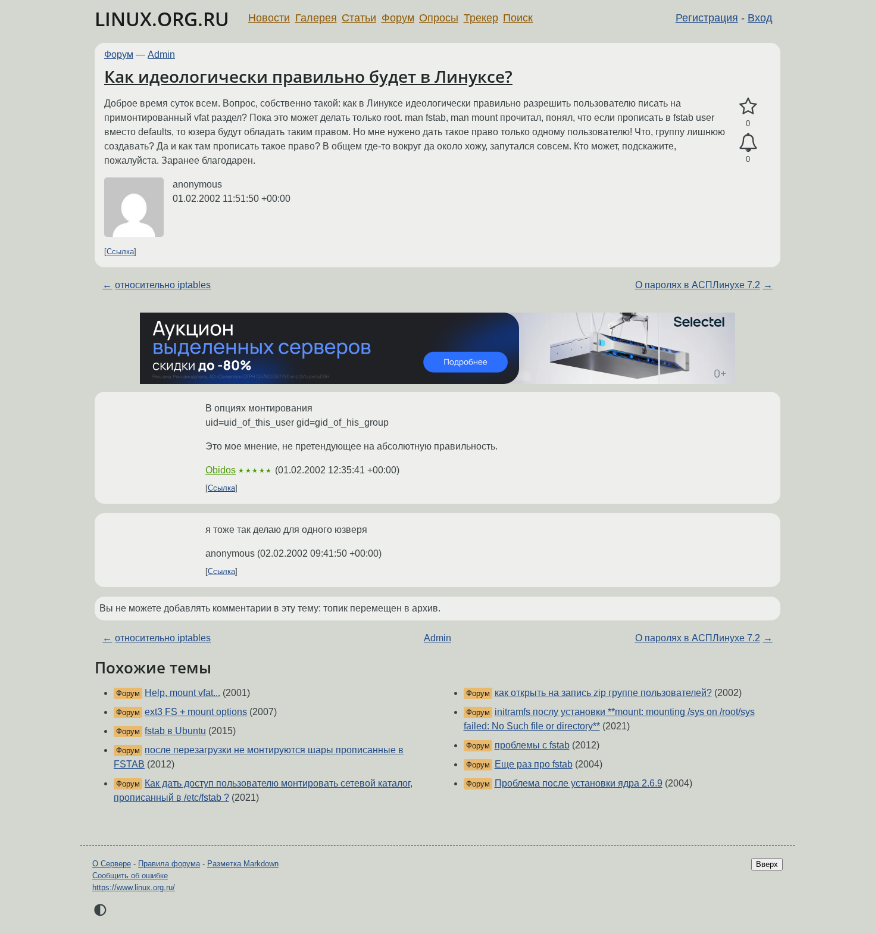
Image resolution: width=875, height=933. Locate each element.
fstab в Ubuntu (175, 731)
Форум (398, 18)
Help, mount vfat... (182, 693)
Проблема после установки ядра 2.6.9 (578, 783)
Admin (161, 54)
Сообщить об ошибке (130, 875)
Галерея (316, 18)
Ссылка (120, 251)
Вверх (767, 864)
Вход (760, 18)
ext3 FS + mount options (196, 712)
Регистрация (707, 18)
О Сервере (111, 863)
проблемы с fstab (532, 745)
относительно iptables (163, 285)
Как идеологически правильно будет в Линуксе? (308, 76)
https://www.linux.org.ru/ (133, 887)
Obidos (220, 470)
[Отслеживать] (748, 143)
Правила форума (169, 863)
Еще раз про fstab (534, 764)
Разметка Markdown (243, 863)
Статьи (359, 18)
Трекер (481, 18)
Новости (269, 18)
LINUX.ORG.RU (162, 19)
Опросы (438, 18)
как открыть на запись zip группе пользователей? (603, 693)
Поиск (518, 18)
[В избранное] (748, 106)
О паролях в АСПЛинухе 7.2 (697, 285)
